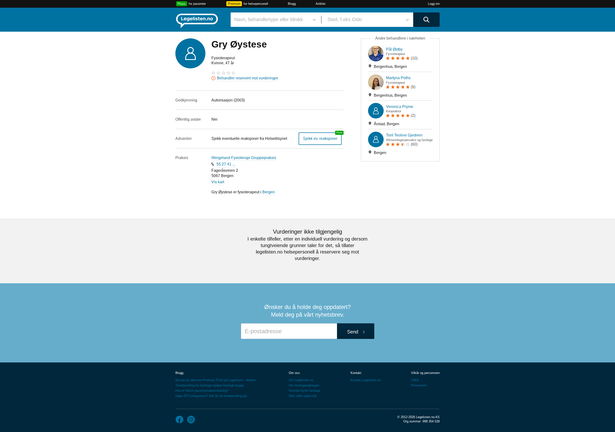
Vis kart (217, 182)
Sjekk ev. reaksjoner (320, 138)
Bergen (268, 192)
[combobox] (274, 19)
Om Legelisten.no (301, 380)
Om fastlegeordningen (304, 385)
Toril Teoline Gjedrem (404, 135)
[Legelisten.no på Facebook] (179, 419)
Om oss (294, 373)
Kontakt (356, 373)
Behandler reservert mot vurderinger (247, 78)
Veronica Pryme (399, 107)
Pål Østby (394, 49)
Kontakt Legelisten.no (366, 380)
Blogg (292, 4)
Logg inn (434, 4)
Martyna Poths (398, 78)
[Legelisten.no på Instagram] (191, 419)
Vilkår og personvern (425, 373)
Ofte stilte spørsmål (302, 396)
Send (352, 331)
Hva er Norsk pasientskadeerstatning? (201, 390)
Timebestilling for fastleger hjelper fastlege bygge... (210, 385)
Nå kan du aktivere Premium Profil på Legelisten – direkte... (216, 380)
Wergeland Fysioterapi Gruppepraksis (243, 158)
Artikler (321, 4)
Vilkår (415, 380)
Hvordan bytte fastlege (304, 390)
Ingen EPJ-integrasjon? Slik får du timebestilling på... (212, 396)
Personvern (419, 385)
